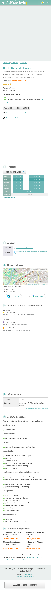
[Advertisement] (25, 29)
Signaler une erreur (9, 197)
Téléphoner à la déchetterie (24, 248)
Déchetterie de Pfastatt (34, 542)
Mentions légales (22, 577)
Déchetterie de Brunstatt (12, 532)
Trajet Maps (39, 296)
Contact (32, 577)
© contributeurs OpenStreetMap (39, 269)
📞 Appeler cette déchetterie (25, 585)
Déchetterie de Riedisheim (36, 532)
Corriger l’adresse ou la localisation (37, 284)
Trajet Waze (15, 296)
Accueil (2, 2)
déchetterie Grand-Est (34, 557)
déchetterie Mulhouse (21, 560)
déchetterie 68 (8, 560)
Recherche (48, 2)
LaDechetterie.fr (28, 574)
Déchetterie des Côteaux (12, 542)
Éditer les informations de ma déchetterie (36, 408)
